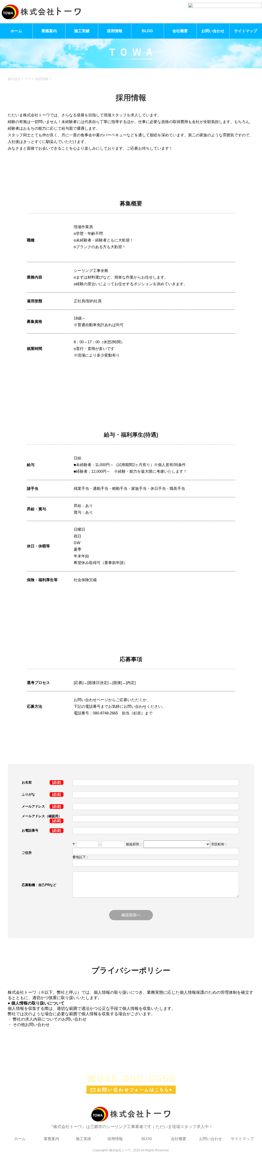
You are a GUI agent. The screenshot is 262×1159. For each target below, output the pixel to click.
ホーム (16, 31)
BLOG (147, 31)
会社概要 (180, 31)
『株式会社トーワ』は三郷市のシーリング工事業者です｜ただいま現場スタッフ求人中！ (131, 1126)
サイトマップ (245, 31)
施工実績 (82, 31)
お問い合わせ (212, 31)
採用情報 (114, 31)
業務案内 (49, 31)
